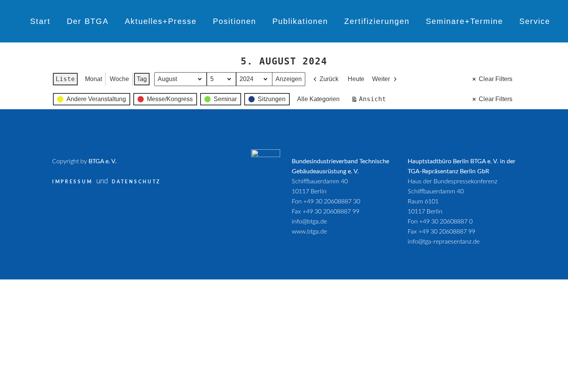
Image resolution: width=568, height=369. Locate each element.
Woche (119, 79)
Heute (356, 79)
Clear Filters (495, 79)
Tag (142, 79)
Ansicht (370, 100)
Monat (93, 79)
